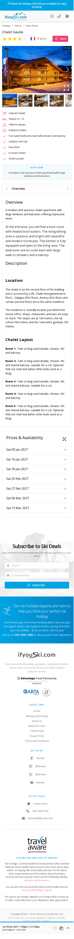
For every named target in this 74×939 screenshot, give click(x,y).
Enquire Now (40, 803)
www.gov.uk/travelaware (36, 880)
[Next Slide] (68, 70)
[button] (37, 69)
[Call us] (59, 17)
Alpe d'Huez (32, 26)
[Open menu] (67, 16)
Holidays (6, 26)
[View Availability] (61, 928)
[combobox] (37, 188)
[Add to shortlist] (55, 928)
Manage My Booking (37, 716)
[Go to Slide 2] (25, 100)
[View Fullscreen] (64, 439)
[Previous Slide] (6, 70)
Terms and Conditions (37, 741)
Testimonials (37, 730)
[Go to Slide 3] (41, 100)
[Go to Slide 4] (56, 100)
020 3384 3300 (40, 811)
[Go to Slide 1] (9, 100)
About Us (37, 721)
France (18, 26)
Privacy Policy (37, 736)
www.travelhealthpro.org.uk (36, 890)
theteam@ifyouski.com (40, 818)
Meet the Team (37, 726)
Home (36, 711)
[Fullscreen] (66, 88)
